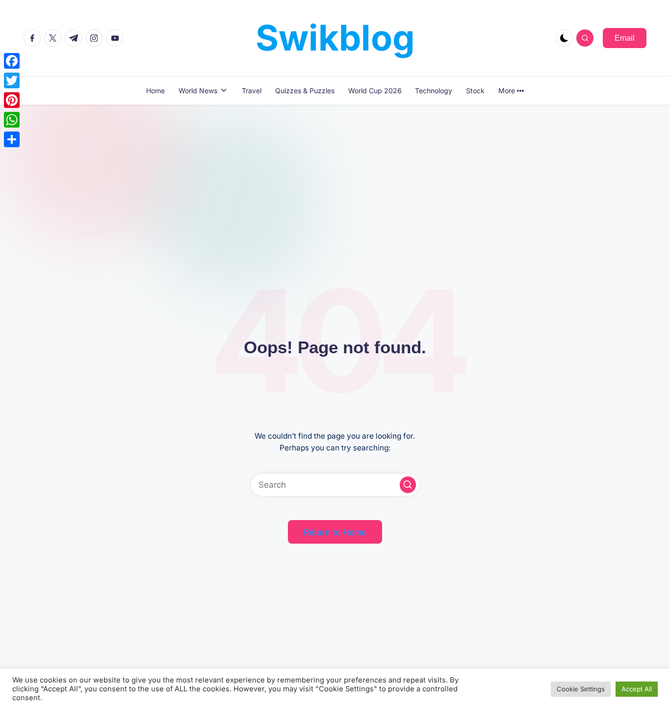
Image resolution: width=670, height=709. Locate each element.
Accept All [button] (636, 689)
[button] (624, 38)
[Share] (12, 139)
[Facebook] (12, 61)
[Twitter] (12, 80)
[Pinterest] (12, 100)
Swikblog (335, 37)
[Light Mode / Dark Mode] (564, 38)
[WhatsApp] (12, 120)
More (506, 90)
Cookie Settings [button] (581, 689)
